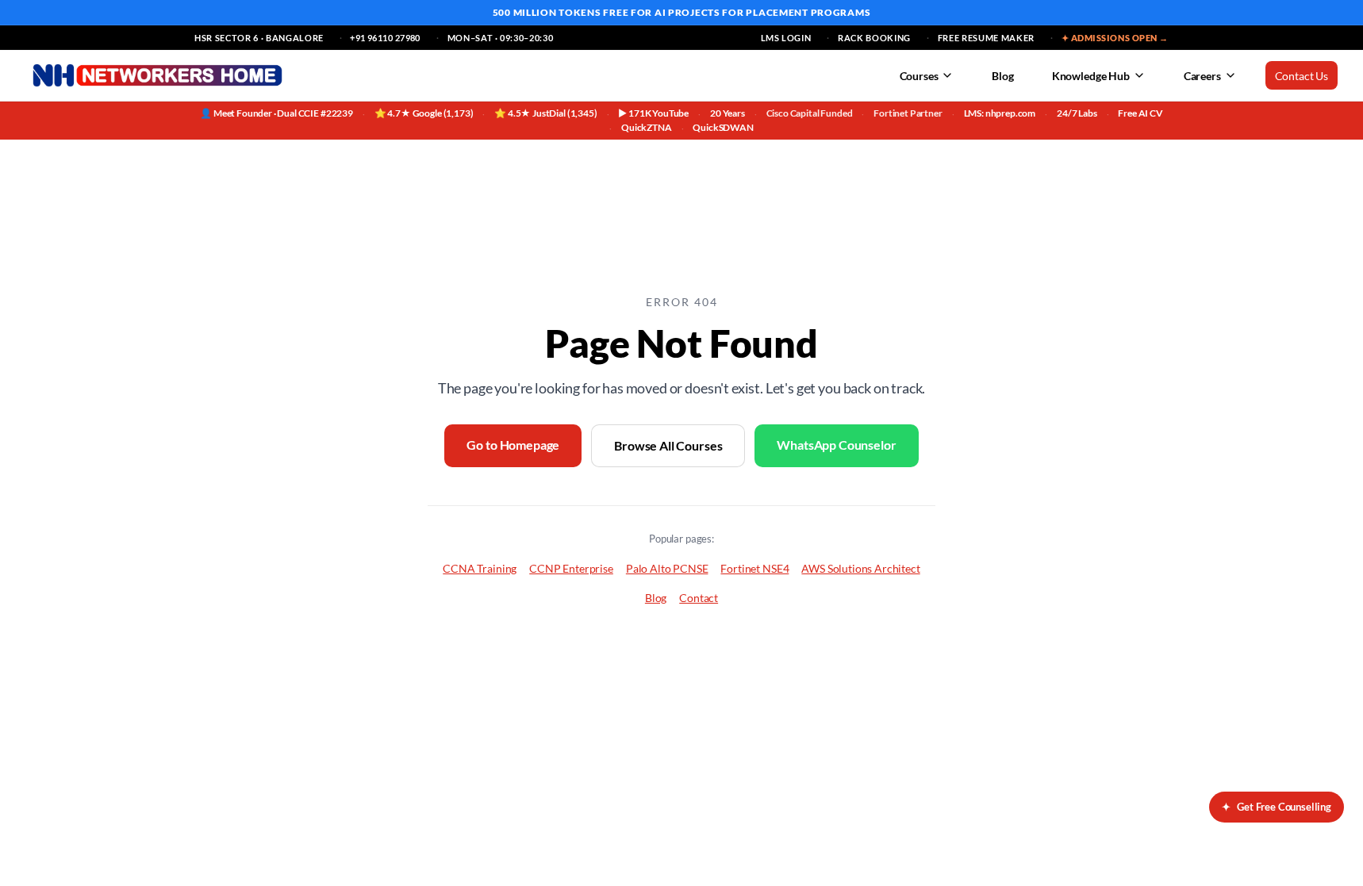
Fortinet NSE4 (754, 568)
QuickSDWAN (723, 127)
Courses (919, 75)
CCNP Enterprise (571, 568)
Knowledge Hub (1091, 75)
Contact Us (1301, 75)
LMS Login (786, 37)
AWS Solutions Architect (860, 568)
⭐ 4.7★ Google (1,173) (424, 113)
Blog (1002, 75)
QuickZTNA (646, 127)
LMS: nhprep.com (1000, 113)
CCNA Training (479, 568)
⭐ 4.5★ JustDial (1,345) (545, 113)
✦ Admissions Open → (1115, 37)
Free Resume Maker (986, 37)
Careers (1202, 75)
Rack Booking (874, 37)
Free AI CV (1140, 113)
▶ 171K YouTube (653, 113)
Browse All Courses (668, 445)
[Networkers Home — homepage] (157, 75)
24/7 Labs (1077, 113)
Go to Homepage (512, 444)
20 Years (727, 113)
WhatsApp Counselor (836, 444)
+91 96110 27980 (385, 37)
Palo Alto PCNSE (667, 568)
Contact (698, 597)
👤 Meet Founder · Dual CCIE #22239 (276, 113)
